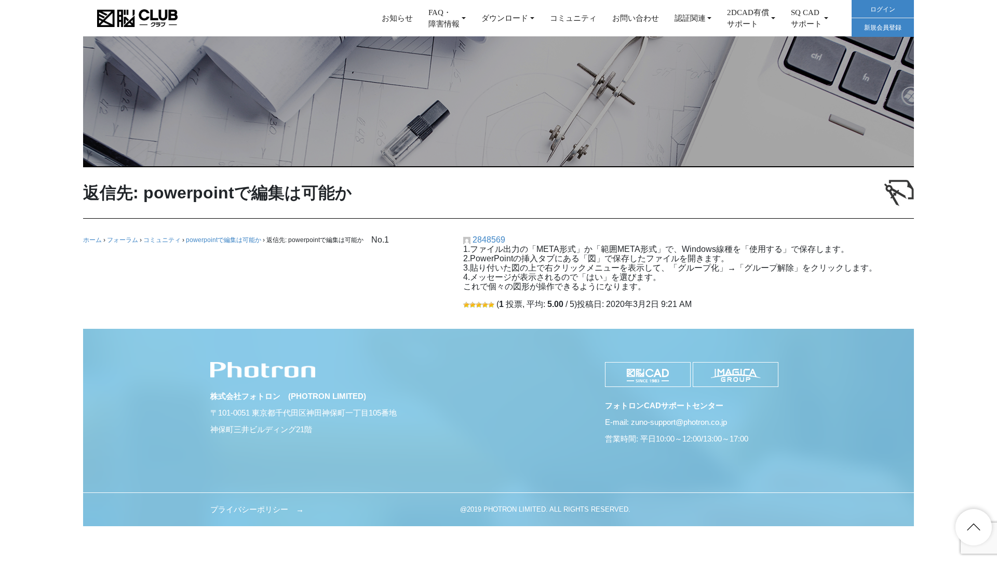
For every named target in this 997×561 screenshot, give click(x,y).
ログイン (882, 9)
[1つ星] (466, 305)
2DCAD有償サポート (748, 18)
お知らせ (397, 18)
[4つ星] (485, 305)
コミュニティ (573, 18)
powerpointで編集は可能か (223, 240)
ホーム (92, 240)
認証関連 (690, 18)
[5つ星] (491, 305)
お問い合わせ (635, 18)
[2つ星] (472, 305)
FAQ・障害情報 (444, 18)
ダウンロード (504, 18)
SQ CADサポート (806, 18)
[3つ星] (479, 305)
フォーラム (122, 240)
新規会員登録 (882, 27)
